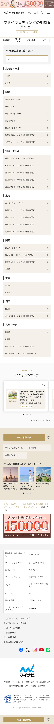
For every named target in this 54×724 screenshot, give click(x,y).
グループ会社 (30, 686)
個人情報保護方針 (16, 686)
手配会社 (17, 507)
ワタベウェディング (31, 507)
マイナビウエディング (12, 504)
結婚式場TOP (28, 504)
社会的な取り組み (43, 682)
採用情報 (41, 686)
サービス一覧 (18, 682)
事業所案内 (29, 682)
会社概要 (7, 682)
